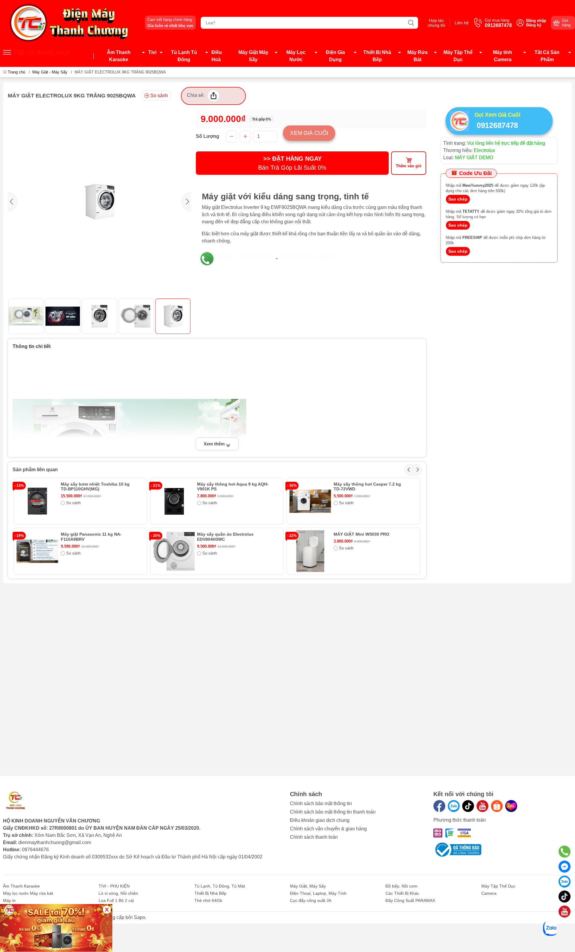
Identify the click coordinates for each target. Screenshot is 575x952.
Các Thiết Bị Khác (402, 893)
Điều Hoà (216, 56)
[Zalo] (454, 806)
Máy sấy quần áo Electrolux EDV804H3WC (225, 537)
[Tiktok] (468, 806)
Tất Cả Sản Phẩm (547, 56)
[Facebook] (439, 806)
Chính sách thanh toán (314, 837)
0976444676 (308, 257)
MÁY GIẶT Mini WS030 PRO (361, 534)
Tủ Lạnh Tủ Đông (184, 56)
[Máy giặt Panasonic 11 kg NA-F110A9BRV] (37, 551)
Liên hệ (462, 22)
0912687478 (245, 257)
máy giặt (249, 233)
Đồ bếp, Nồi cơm (401, 886)
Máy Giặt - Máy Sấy (49, 72)
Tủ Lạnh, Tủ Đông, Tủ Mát (219, 886)
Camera (489, 893)
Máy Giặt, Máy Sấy (308, 886)
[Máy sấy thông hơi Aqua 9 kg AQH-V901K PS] (174, 501)
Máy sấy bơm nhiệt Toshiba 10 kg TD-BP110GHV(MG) (95, 487)
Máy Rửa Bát (417, 56)
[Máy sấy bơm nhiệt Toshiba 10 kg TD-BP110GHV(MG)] (37, 501)
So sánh (159, 95)
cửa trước (353, 207)
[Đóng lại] (107, 910)
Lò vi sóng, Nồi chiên (118, 893)
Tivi (152, 52)
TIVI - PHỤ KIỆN (114, 886)
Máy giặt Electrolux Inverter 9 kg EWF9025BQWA (254, 207)
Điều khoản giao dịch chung (319, 820)
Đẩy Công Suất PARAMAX (410, 900)
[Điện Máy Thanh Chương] (70, 22)
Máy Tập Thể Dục (458, 56)
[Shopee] (497, 806)
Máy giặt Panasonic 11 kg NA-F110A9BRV (91, 537)
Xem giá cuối (308, 133)
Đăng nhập (536, 20)
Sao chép (457, 199)
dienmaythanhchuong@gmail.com (54, 842)
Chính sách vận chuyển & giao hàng (328, 828)
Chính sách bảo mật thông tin (321, 803)
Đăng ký (533, 25)
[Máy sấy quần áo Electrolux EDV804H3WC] (174, 551)
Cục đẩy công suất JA (310, 900)
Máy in (9, 900)
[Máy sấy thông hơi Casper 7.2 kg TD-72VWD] (310, 501)
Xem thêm (215, 443)
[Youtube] (482, 806)
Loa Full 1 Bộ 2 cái (116, 900)
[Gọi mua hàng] (565, 852)
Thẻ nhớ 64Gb (208, 900)
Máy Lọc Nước (295, 56)
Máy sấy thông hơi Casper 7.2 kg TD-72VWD (367, 487)
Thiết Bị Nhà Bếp (377, 56)
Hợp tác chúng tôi (436, 23)
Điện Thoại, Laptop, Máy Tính (318, 893)
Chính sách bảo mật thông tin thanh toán (333, 811)
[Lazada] (511, 806)
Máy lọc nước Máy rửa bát (28, 893)
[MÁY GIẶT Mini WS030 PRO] (310, 551)
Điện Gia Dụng (335, 56)
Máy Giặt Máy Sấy (253, 56)
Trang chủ (16, 72)
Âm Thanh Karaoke (119, 56)
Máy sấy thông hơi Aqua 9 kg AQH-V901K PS (233, 487)
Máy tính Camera (502, 56)
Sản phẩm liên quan (35, 469)
